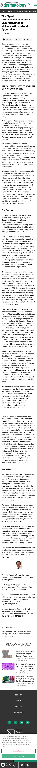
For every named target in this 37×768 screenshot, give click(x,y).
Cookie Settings (18, 751)
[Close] (33, 737)
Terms (18, 701)
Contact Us (19, 713)
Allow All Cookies (18, 756)
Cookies (18, 707)
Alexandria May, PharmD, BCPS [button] (11, 766)
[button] (8, 627)
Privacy (18, 695)
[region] (18, 747)
